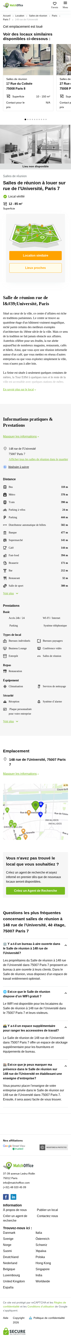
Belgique (9, 1269)
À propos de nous (15, 1210)
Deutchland (11, 1257)
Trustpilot (8, 1123)
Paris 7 (6, 19)
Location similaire (35, 255)
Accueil (7, 16)
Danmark (9, 1232)
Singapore (43, 1269)
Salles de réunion (38, 16)
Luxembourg (11, 1275)
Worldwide (43, 1281)
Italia (39, 1232)
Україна (41, 1251)
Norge (7, 1244)
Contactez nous (47, 1216)
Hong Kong (43, 1263)
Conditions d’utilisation (40, 1306)
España (8, 1287)
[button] (49, 49)
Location (19, 16)
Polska (40, 1257)
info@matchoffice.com (16, 1182)
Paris (54, 16)
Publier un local (47, 1210)
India (39, 1275)
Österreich (42, 1238)
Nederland (10, 1263)
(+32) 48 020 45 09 (14, 1187)
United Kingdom (14, 1281)
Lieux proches (35, 267)
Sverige (8, 1238)
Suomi (7, 1251)
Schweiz (41, 1244)
